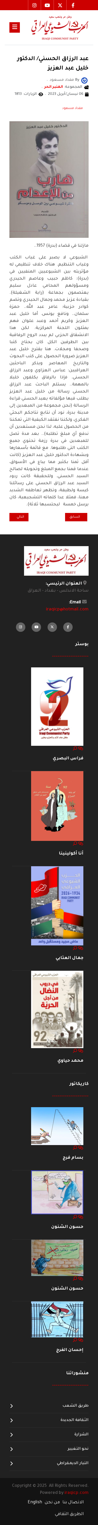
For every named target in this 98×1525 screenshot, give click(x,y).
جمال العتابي (69, 958)
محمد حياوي (70, 1061)
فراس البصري (68, 758)
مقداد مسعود (72, 108)
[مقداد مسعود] (84, 81)
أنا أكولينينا (71, 853)
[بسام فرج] (57, 1126)
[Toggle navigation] (14, 27)
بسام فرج (73, 1158)
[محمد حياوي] (57, 1009)
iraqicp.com (77, 1493)
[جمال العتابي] (57, 906)
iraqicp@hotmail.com (67, 609)
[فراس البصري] (57, 706)
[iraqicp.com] (54, 27)
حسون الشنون (67, 1227)
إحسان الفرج (69, 1350)
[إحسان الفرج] (57, 1319)
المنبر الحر (53, 87)
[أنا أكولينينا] (57, 806)
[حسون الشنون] (57, 1192)
